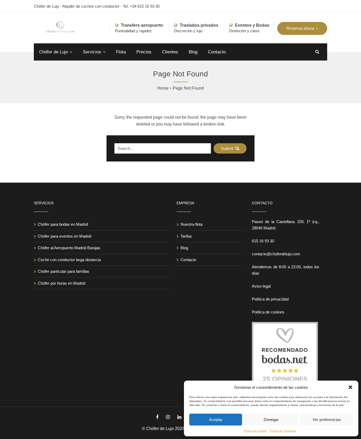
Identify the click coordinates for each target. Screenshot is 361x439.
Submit (227, 148)
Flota (121, 51)
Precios (143, 51)
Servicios (92, 51)
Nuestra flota (191, 224)
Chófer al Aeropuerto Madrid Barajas (69, 248)
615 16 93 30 (263, 241)
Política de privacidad (270, 299)
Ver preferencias (327, 419)
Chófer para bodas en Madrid (63, 224)
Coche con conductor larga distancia (69, 259)
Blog (193, 51)
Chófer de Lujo (53, 51)
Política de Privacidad (283, 430)
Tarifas (186, 236)
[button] (350, 387)
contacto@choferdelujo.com (276, 254)
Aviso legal (261, 286)
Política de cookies (255, 430)
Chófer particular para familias (63, 271)
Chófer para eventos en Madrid (64, 236)
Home (163, 88)
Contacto (217, 51)
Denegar (271, 419)
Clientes (170, 51)
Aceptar (216, 419)
